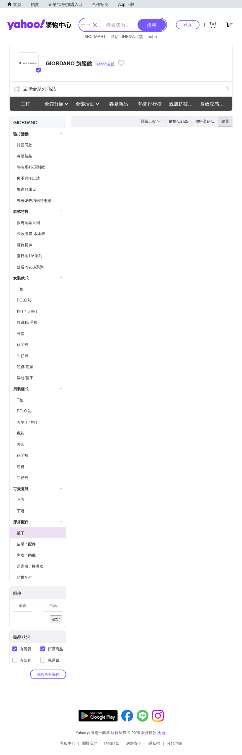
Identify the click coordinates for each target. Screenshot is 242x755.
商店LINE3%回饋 (127, 36)
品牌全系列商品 (39, 88)
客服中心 (67, 743)
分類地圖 (174, 743)
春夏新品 (118, 103)
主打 (25, 103)
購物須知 (112, 743)
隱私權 (154, 743)
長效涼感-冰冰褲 (214, 103)
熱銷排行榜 (150, 103)
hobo (152, 36)
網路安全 (134, 743)
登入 (187, 25)
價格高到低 (204, 121)
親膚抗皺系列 (183, 103)
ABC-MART (95, 36)
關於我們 (89, 743)
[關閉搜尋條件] (94, 24)
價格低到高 (178, 121)
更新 (161, 732)
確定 (56, 619)
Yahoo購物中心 (39, 25)
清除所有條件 (48, 674)
